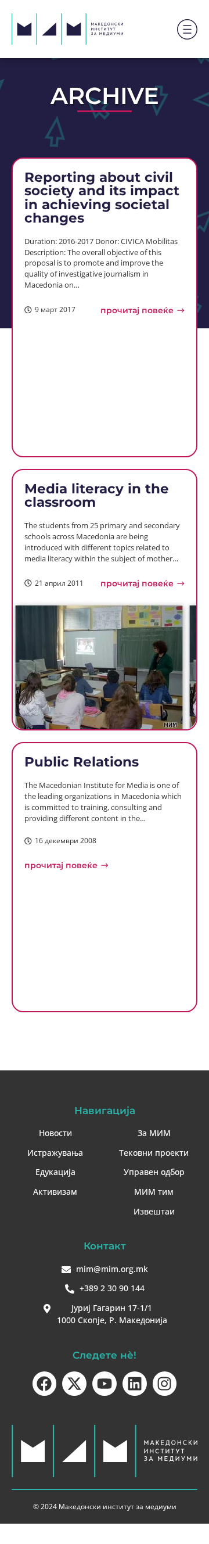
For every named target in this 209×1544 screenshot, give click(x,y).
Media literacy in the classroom (96, 495)
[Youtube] (104, 1383)
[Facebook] (45, 1383)
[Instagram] (165, 1383)
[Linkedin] (134, 1383)
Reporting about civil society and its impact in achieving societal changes (101, 197)
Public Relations (81, 761)
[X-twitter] (74, 1383)
